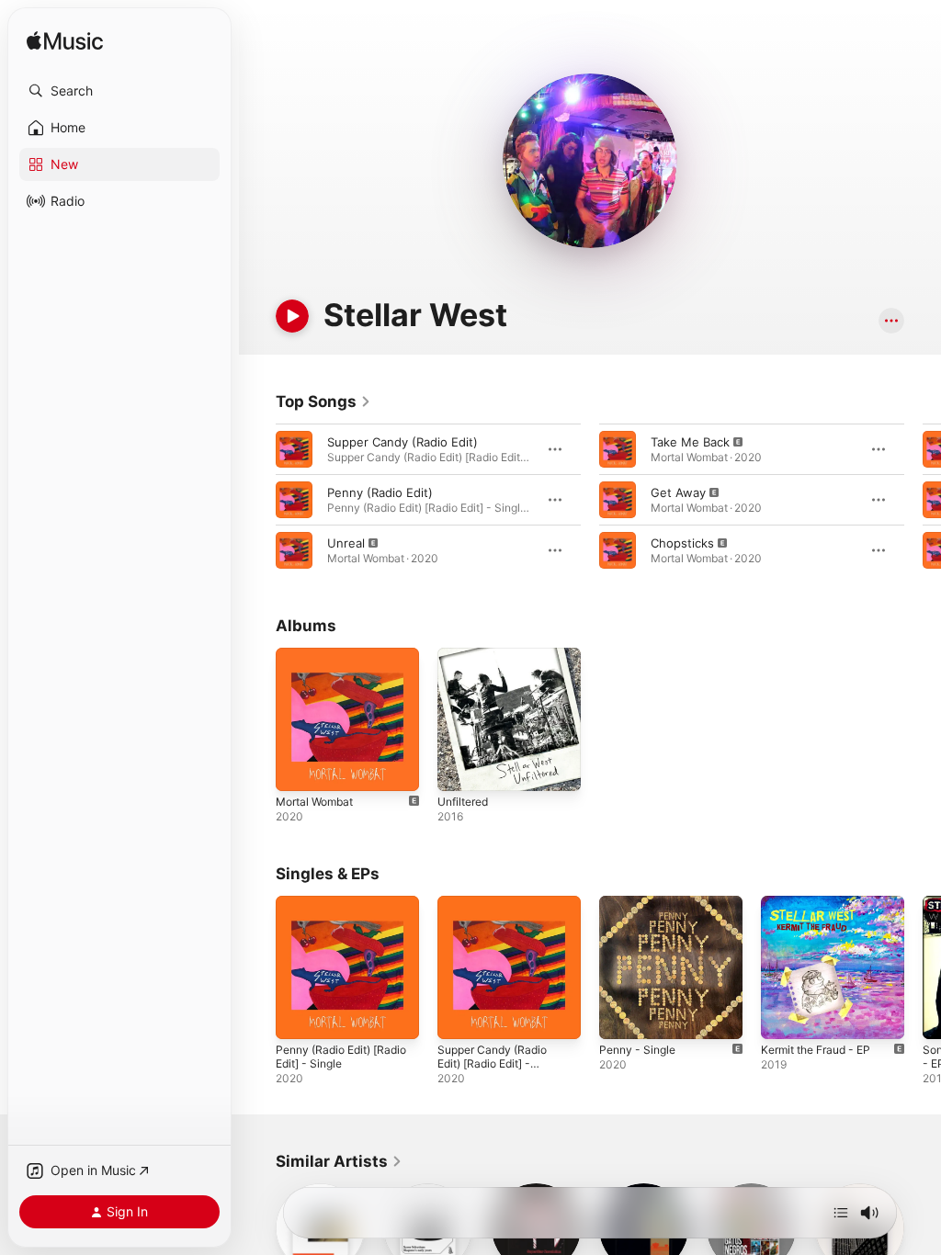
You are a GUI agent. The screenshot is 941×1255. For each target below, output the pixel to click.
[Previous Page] (257, 500)
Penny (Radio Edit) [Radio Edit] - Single (341, 1056)
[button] (119, 91)
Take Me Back (690, 442)
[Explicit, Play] (294, 550)
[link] (323, 401)
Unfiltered (462, 801)
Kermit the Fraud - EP (815, 1050)
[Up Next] (841, 1213)
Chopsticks (682, 543)
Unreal (346, 543)
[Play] (292, 316)
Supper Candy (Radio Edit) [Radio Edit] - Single (492, 1063)
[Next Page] (922, 500)
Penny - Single (637, 1050)
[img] (65, 41)
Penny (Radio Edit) (380, 492)
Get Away (678, 492)
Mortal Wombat (314, 801)
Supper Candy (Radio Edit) (402, 442)
